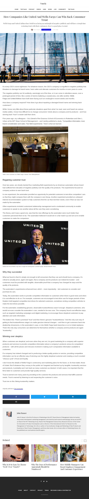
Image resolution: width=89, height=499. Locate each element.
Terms (47, 490)
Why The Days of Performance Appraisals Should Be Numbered (44, 466)
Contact (33, 490)
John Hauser (37, 29)
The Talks (23, 9)
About (26, 490)
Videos (39, 9)
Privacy (40, 490)
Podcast (31, 9)
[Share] (16, 397)
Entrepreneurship (46, 29)
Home (16, 9)
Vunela (43, 3)
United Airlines (16, 98)
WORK (50, 9)
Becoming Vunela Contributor (61, 490)
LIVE (55, 9)
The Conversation (18, 388)
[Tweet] (44, 397)
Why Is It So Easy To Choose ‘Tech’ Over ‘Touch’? (14, 465)
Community (62, 9)
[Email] (16, 402)
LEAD (44, 9)
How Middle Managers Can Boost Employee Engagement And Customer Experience (72, 466)
